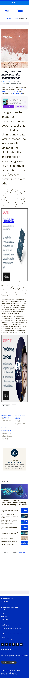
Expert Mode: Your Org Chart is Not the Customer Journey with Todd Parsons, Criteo (9, 527)
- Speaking (3, 637)
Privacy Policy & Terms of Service (8, 673)
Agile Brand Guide (7, 82)
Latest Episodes (5, 625)
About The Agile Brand (6, 675)
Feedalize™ (4, 618)
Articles (9, 18)
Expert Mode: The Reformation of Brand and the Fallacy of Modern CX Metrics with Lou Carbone (9, 522)
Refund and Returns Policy (18, 672)
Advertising (8, 672)
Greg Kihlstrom (5, 633)
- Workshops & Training (6, 639)
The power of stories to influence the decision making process (7, 415)
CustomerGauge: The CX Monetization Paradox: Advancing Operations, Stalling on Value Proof (14, 503)
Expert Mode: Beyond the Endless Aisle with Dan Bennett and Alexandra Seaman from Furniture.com (10, 543)
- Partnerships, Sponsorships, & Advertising (11, 628)
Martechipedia (5, 601)
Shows (3, 600)
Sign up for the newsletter (9, 662)
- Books (3, 636)
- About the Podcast (5, 627)
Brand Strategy (15, 18)
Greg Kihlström (16, 675)
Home (5, 18)
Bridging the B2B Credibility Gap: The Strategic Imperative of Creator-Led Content (10, 516)
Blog (3, 634)
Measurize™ (4, 616)
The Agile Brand (22, 552)
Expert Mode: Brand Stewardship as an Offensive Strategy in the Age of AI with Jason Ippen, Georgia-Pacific (9, 510)
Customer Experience (15, 83)
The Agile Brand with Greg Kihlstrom (10, 624)
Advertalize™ (4, 619)
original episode (17, 93)
